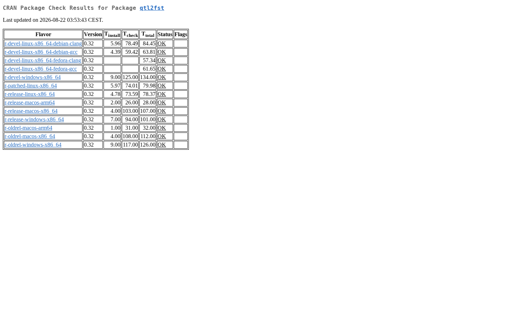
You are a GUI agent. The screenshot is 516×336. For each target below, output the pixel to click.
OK (162, 43)
